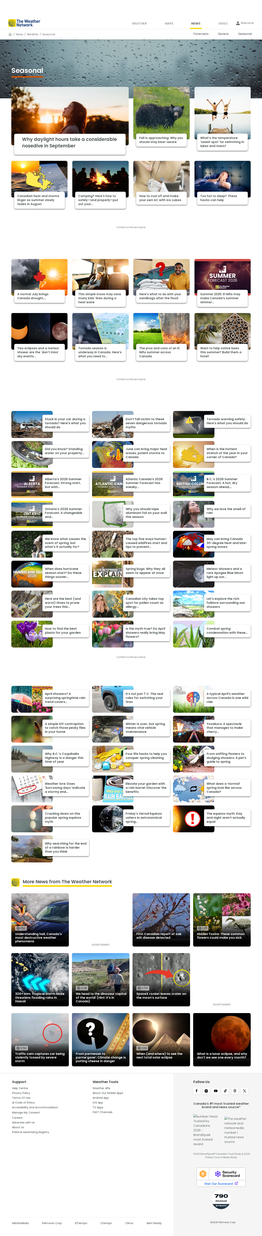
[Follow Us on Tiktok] (225, 1091)
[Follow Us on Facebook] (196, 1091)
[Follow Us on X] (244, 1091)
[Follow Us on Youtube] (216, 1091)
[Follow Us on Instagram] (206, 1091)
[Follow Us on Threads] (235, 1091)
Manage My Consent (26, 1112)
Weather (32, 34)
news (19, 34)
